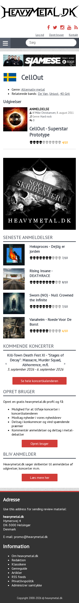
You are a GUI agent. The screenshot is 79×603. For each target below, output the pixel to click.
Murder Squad (49, 360)
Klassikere (19, 564)
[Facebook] (48, 27)
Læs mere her (39, 477)
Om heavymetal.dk (25, 556)
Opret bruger (56, 35)
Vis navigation (5, 43)
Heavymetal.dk (39, 12)
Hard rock (46, 116)
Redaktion (19, 560)
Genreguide (19, 568)
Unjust (54, 93)
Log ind (40, 35)
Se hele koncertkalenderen (39, 381)
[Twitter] (55, 27)
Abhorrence (31, 364)
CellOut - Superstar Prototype (48, 131)
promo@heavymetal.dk (31, 537)
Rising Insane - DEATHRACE (40, 273)
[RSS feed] (76, 27)
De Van (43, 93)
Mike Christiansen (45, 113)
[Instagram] (62, 27)
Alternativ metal (33, 89)
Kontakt (73, 35)
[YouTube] (69, 27)
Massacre (30, 360)
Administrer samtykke (27, 585)
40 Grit (65, 93)
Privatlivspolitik (23, 581)
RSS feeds (19, 577)
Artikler (17, 572)
